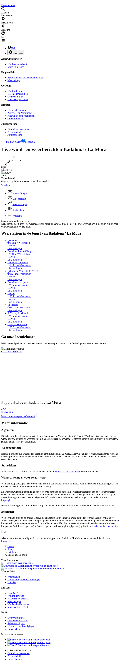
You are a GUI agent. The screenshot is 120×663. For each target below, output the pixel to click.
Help (13, 48)
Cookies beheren (16, 118)
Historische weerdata (18, 110)
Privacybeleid (14, 132)
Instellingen (17, 53)
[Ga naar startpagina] (1, 2)
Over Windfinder (16, 96)
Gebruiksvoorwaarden (19, 129)
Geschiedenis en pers (18, 93)
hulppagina (6, 500)
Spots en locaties (16, 67)
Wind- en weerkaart (17, 64)
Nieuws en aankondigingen (21, 115)
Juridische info (15, 134)
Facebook (30, 141)
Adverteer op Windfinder (20, 113)
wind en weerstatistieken (68, 471)
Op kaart (6, 185)
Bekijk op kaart (13, 141)
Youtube (45, 645)
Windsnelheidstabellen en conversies (25, 77)
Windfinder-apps (16, 91)
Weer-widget (14, 80)
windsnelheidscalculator (106, 526)
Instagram (45, 642)
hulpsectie (6, 541)
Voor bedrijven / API (18, 99)
